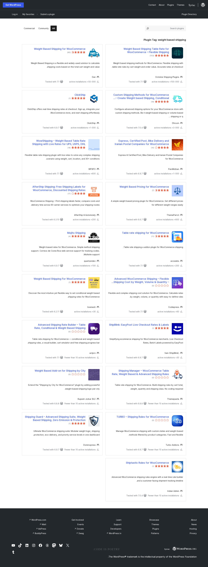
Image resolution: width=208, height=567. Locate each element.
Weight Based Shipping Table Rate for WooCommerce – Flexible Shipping (146, 50)
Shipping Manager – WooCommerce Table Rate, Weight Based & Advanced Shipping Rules (140, 372)
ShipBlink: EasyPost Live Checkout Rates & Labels (139, 324)
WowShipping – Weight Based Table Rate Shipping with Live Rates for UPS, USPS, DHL (58, 142)
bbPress (41, 529)
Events (80, 524)
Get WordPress (13, 5)
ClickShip (80, 94)
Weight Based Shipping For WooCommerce (59, 278)
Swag (80, 533)
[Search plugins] (148, 28)
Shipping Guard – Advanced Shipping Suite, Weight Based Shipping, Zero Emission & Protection (55, 418)
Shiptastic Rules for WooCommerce (147, 462)
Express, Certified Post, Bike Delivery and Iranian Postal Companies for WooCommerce (142, 142)
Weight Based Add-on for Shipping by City (60, 370)
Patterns (155, 533)
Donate (79, 529)
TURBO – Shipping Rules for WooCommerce (142, 416)
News (194, 524)
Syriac (167, 549)
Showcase (154, 520)
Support (117, 524)
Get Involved (78, 520)
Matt (42, 524)
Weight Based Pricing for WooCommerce (144, 186)
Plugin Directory (189, 14)
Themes (155, 524)
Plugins (155, 529)
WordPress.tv (113, 533)
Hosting (193, 529)
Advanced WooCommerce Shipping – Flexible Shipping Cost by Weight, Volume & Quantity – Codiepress (141, 280)
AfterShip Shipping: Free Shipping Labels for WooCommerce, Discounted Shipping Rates (58, 188)
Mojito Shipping (76, 232)
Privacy (193, 533)
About (194, 520)
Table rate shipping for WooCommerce (145, 232)
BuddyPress (39, 533)
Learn (118, 520)
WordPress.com (37, 520)
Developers (115, 529)
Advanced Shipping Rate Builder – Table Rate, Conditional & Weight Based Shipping (59, 326)
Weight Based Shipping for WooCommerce (59, 48)
